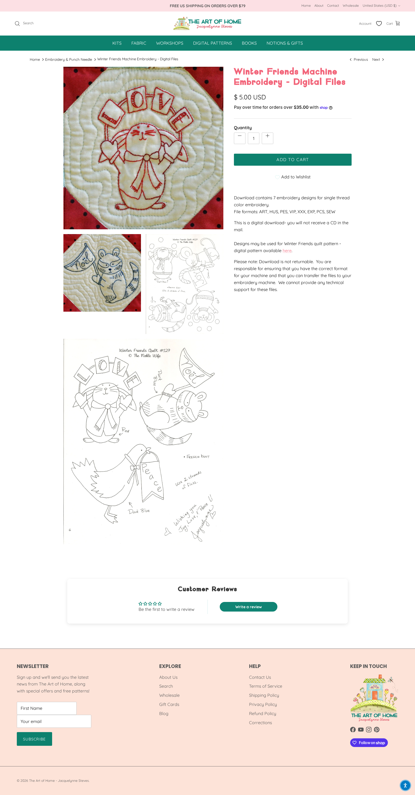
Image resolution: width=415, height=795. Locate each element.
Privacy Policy (263, 704)
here (287, 250)
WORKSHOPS (169, 43)
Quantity (243, 127)
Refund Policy (262, 713)
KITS (117, 43)
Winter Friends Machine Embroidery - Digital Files (137, 59)
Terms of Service (265, 686)
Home (306, 5)
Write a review (248, 606)
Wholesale (351, 5)
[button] (405, 785)
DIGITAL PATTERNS (212, 43)
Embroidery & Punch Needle (68, 59)
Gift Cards (169, 704)
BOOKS (249, 43)
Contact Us (260, 677)
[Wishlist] (379, 23)
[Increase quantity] (267, 138)
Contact (333, 5)
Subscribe (34, 739)
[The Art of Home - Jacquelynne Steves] (207, 23)
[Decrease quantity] (239, 138)
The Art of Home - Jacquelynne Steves (59, 780)
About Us (168, 677)
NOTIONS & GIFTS (285, 43)
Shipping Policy (264, 695)
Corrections (260, 722)
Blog (163, 713)
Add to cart (292, 159)
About (318, 5)
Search (166, 686)
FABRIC (138, 43)
